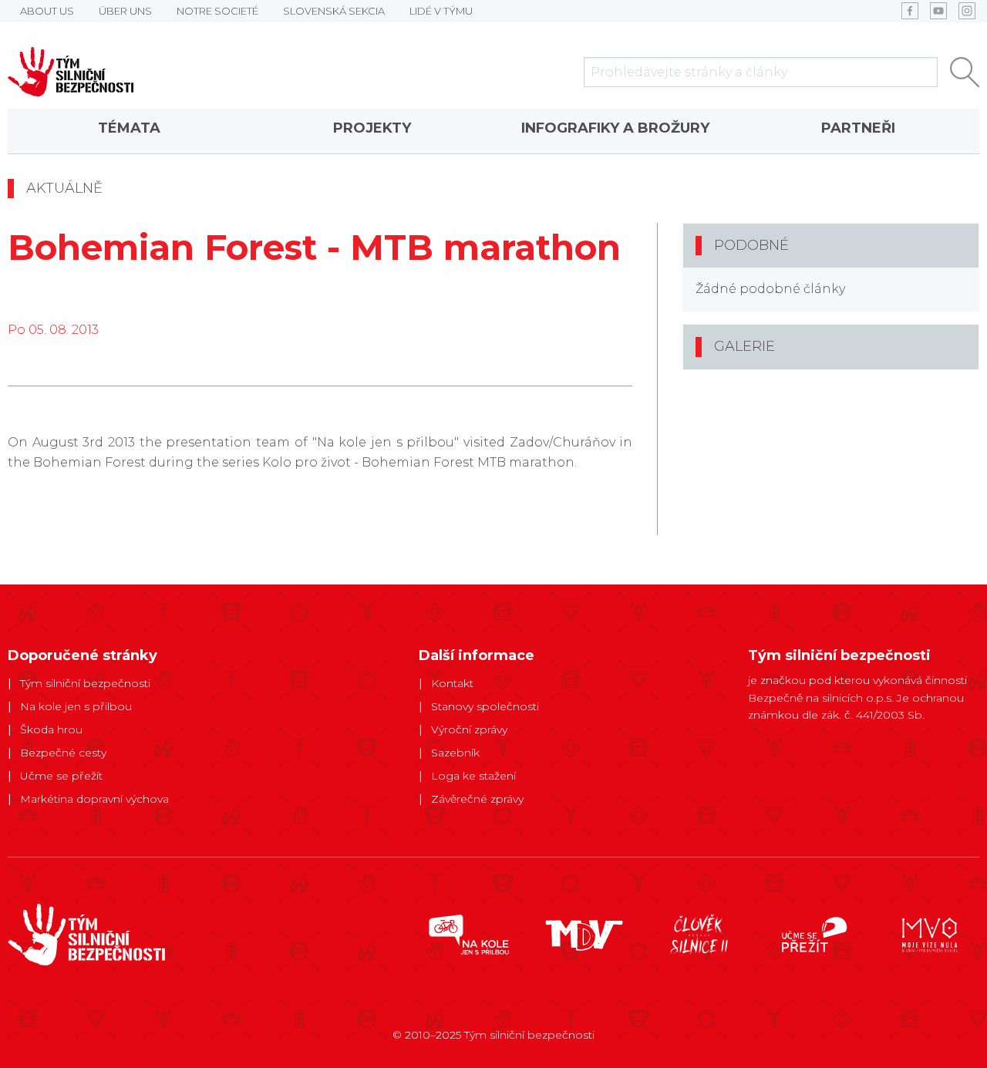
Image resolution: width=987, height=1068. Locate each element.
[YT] (938, 11)
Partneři (858, 128)
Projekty (372, 128)
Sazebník (455, 753)
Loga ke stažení (473, 776)
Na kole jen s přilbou (76, 706)
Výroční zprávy (469, 729)
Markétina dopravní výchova (94, 799)
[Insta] (967, 11)
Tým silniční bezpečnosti (85, 683)
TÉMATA (129, 128)
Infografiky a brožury (615, 128)
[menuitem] (129, 131)
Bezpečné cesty (63, 753)
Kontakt (452, 683)
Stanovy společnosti (485, 706)
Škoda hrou (51, 729)
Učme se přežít (61, 776)
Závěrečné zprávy (477, 799)
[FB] (910, 11)
